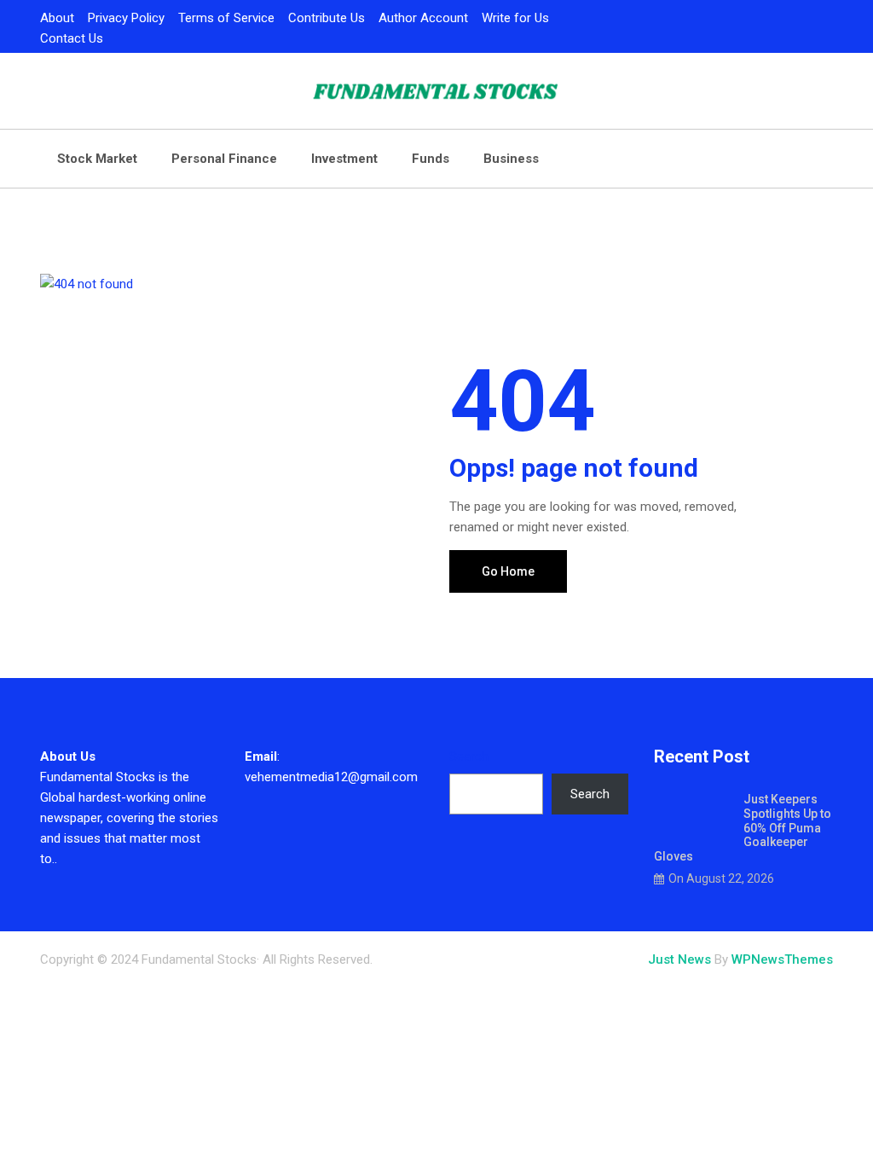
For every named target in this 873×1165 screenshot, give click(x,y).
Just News (679, 959)
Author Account (423, 18)
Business (511, 158)
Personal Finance (224, 158)
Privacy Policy (126, 18)
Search (469, 756)
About (57, 18)
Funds (430, 158)
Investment (344, 158)
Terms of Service (226, 18)
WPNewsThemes (782, 959)
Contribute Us (326, 18)
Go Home (508, 571)
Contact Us (71, 38)
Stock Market (97, 158)
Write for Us (515, 18)
